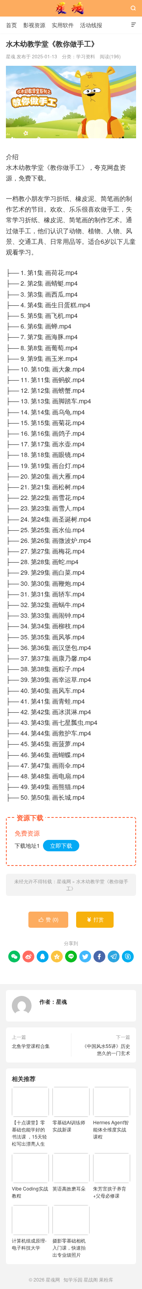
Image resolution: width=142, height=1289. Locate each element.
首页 (11, 25)
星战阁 (91, 1279)
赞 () (49, 919)
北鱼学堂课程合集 (31, 1045)
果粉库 (106, 1279)
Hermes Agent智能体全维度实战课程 (111, 1129)
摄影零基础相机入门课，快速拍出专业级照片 (69, 1247)
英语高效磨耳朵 (69, 1188)
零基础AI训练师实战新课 (68, 1126)
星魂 (61, 1001)
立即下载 (61, 845)
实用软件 (63, 25)
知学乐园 (73, 1279)
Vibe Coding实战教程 (30, 1192)
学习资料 (85, 56)
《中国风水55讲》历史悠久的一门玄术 (106, 1049)
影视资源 (34, 25)
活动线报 (91, 25)
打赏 (95, 919)
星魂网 (71, 8)
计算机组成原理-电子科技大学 (29, 1244)
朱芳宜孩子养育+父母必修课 (109, 1192)
